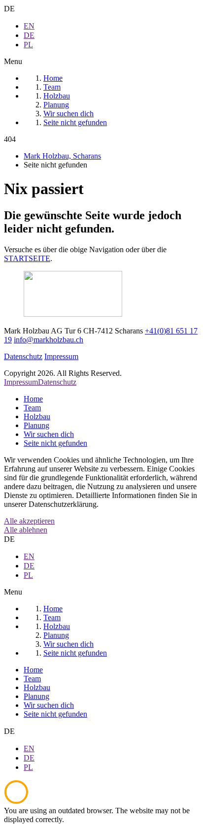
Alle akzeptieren (29, 521)
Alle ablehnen (25, 530)
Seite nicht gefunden (55, 443)
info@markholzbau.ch (48, 339)
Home (33, 399)
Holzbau (37, 416)
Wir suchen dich (49, 434)
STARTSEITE (27, 258)
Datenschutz (23, 356)
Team (32, 407)
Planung (36, 425)
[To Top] (16, 801)
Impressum (61, 356)
